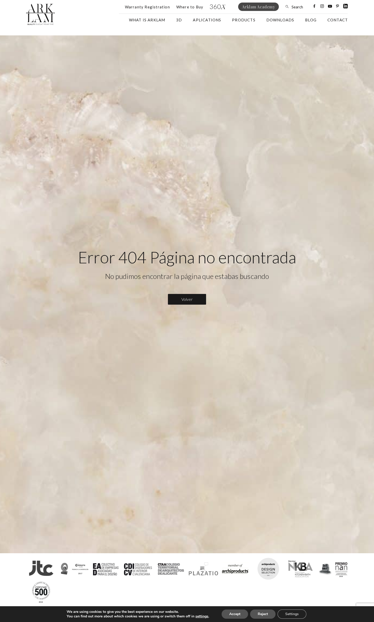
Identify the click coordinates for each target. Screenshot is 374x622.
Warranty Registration (147, 7)
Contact (337, 20)
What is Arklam (147, 20)
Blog (311, 20)
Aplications (207, 20)
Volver (187, 299)
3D (179, 20)
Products (243, 20)
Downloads (280, 20)
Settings (292, 614)
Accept (234, 614)
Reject (263, 614)
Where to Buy (189, 7)
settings (201, 616)
